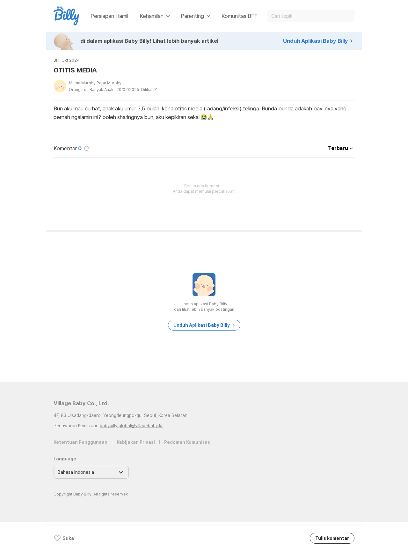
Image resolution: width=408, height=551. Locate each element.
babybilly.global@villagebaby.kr (131, 425)
